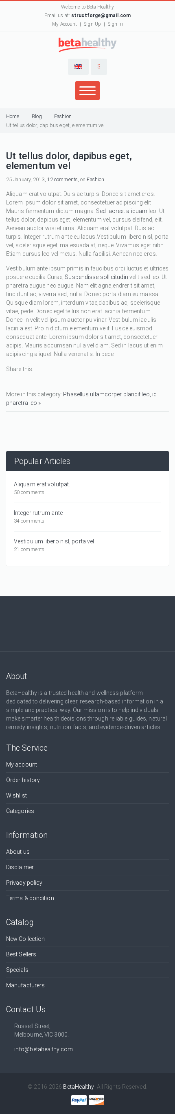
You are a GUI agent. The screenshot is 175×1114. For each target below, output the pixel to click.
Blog (37, 116)
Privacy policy (24, 882)
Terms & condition (30, 898)
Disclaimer (20, 867)
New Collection (25, 939)
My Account (64, 24)
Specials (17, 970)
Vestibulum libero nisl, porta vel (54, 541)
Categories (20, 811)
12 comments (62, 179)
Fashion (63, 116)
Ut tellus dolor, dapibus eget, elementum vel (55, 125)
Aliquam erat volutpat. (42, 484)
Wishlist (16, 795)
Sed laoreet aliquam (121, 211)
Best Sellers (21, 954)
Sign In (115, 24)
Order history (23, 780)
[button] (78, 67)
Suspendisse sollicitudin (96, 277)
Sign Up (92, 24)
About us (18, 851)
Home (12, 116)
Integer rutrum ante (38, 513)
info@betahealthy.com (43, 1049)
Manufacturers (25, 985)
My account (21, 764)
